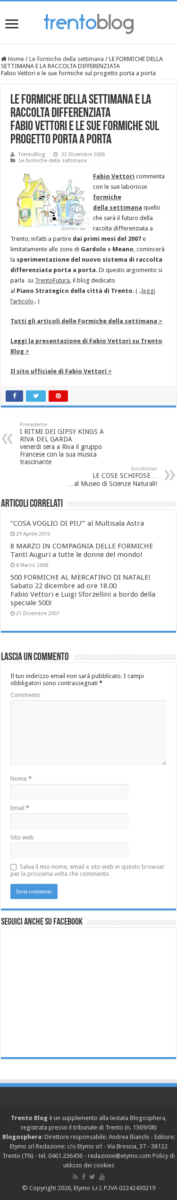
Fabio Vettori (114, 176)
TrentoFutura (52, 280)
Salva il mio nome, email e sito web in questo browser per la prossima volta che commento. (87, 870)
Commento (25, 694)
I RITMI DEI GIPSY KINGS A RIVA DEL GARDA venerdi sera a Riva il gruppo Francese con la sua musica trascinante (62, 444)
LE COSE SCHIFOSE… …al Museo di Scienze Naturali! (112, 476)
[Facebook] (83, 1176)
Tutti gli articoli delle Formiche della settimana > (86, 321)
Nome (21, 778)
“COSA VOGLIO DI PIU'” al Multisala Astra (77, 523)
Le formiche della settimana (66, 58)
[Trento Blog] (89, 22)
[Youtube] (102, 1176)
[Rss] (75, 1176)
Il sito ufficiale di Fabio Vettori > (61, 371)
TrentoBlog (31, 154)
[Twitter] (92, 1176)
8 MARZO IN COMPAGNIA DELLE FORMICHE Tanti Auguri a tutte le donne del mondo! (81, 550)
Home (15, 58)
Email (19, 808)
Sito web (22, 837)
